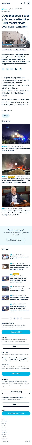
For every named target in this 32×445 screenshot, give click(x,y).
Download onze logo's (16, 413)
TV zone (4, 427)
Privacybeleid (5, 441)
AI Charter (4, 436)
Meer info (16, 346)
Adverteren (4, 421)
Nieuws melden (16, 332)
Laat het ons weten (14, 240)
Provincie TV (5, 430)
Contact (3, 425)
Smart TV (23, 359)
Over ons (4, 423)
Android (13, 359)
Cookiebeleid (5, 439)
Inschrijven (16, 373)
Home (3, 419)
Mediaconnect (5, 434)
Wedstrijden (4, 432)
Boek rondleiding (16, 392)
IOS (4, 359)
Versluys (5, 115)
